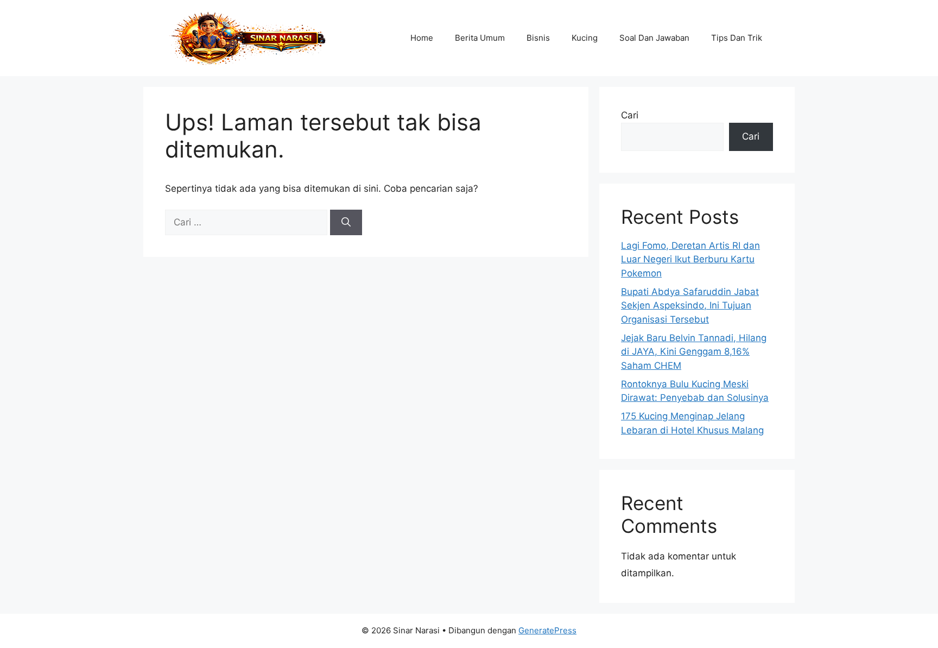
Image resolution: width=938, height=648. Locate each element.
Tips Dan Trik (736, 38)
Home (421, 38)
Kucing (585, 38)
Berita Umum (480, 38)
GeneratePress (547, 630)
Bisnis (538, 38)
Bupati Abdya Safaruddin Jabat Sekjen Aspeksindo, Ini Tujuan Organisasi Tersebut (690, 305)
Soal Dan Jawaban (654, 38)
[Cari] (346, 223)
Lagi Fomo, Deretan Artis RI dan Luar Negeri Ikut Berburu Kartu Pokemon (690, 259)
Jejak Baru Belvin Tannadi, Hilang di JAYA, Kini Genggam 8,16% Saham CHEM (693, 351)
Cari (629, 115)
